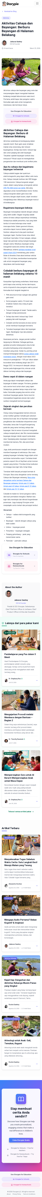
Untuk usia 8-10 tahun (28, 486)
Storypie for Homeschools (22, 121)
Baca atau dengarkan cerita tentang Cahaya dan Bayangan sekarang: (19, 480)
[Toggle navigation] (37, 3)
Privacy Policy (17, 1194)
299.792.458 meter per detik (14, 188)
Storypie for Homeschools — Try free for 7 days (22, 1155)
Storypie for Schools (22, 116)
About (9, 1194)
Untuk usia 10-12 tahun (15, 489)
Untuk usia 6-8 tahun (11, 486)
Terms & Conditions (29, 1194)
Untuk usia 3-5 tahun (26, 483)
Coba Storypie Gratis (21, 1140)
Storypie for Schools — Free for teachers (22, 1149)
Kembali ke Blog (10, 11)
